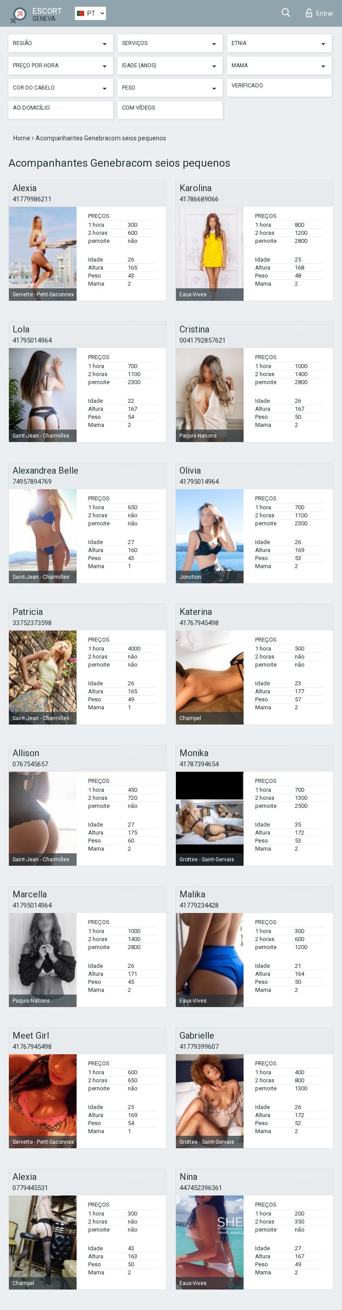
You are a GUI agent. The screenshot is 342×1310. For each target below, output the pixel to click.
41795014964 (32, 340)
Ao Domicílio (31, 107)
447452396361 (200, 1188)
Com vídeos (138, 107)
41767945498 (199, 623)
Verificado (247, 85)
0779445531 (30, 1188)
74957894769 (32, 482)
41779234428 (199, 905)
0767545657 (30, 764)
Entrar (325, 13)
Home (22, 138)
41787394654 (199, 764)
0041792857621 (202, 340)
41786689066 (199, 199)
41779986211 (32, 199)
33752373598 (32, 623)
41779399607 (199, 1047)
